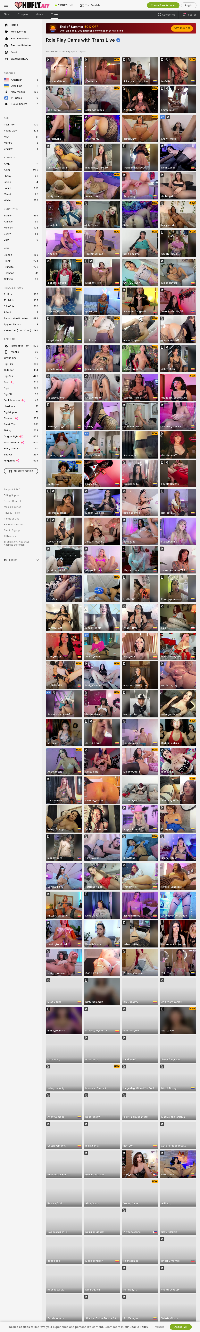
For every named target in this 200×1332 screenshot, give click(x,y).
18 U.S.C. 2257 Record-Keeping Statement (17, 543)
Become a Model (13, 524)
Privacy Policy (12, 513)
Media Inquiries (12, 507)
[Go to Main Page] (32, 5)
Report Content (12, 501)
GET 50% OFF (182, 28)
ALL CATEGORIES (23, 471)
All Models (10, 536)
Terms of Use (11, 518)
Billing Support (12, 495)
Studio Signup (12, 530)
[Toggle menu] (6, 5)
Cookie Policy (138, 1326)
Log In (188, 5)
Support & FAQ (12, 489)
